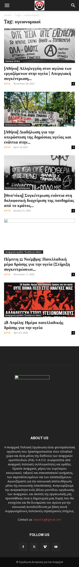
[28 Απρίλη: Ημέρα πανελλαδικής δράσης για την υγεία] (39, 299)
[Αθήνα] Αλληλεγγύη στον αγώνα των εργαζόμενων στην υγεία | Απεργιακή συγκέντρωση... (38, 73)
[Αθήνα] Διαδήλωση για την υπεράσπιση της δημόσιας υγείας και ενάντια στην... (37, 137)
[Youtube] (56, 547)
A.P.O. (7, 83)
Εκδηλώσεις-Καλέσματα (17, 124)
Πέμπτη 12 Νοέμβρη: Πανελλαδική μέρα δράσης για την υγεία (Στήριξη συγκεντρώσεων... (37, 264)
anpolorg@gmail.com (47, 519)
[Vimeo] (45, 547)
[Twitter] (34, 547)
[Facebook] (23, 547)
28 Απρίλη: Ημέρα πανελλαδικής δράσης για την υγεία (33, 324)
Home (7, 15)
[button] (6, 5)
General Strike (12, 61)
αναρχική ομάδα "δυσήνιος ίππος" (23, 251)
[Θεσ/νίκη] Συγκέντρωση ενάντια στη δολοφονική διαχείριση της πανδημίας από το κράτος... (39, 200)
